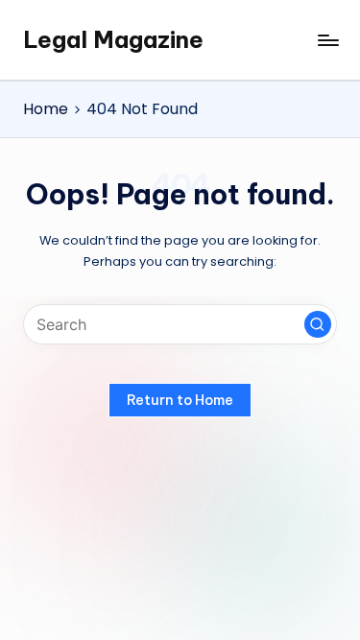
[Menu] (327, 40)
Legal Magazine (113, 39)
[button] (317, 324)
